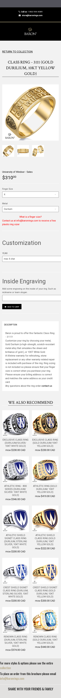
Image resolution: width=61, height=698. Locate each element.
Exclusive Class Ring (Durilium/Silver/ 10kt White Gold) (15, 442)
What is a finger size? (30, 216)
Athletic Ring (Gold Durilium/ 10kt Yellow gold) (45, 489)
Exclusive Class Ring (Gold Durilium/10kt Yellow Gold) (45, 442)
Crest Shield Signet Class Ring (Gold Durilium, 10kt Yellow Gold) (45, 592)
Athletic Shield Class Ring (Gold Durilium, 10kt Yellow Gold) (45, 540)
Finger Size (7, 189)
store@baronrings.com (32, 15)
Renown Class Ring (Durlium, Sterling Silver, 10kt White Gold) (15, 641)
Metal (5, 203)
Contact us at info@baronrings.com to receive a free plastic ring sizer (29, 222)
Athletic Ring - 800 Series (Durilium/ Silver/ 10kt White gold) (15, 491)
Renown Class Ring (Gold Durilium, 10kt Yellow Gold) (45, 639)
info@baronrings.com (12, 678)
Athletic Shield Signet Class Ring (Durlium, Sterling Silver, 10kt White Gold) (15, 541)
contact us (46, 385)
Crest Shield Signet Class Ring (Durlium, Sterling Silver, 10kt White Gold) (15, 592)
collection (5, 668)
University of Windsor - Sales (17, 172)
